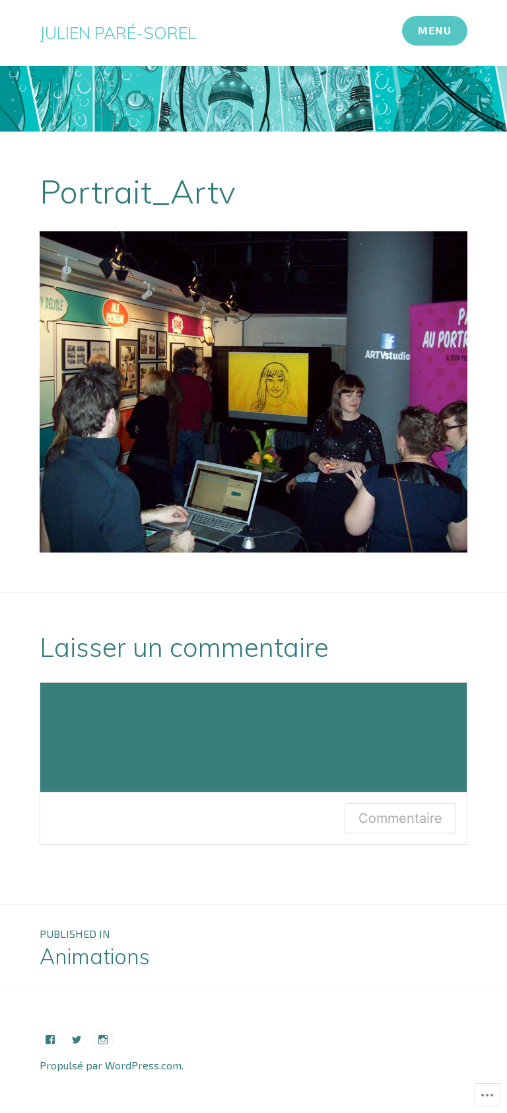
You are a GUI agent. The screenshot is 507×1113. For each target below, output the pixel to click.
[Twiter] (76, 1039)
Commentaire (400, 818)
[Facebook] (50, 1039)
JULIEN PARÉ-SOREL (118, 32)
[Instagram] (103, 1039)
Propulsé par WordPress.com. (112, 1065)
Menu (435, 30)
